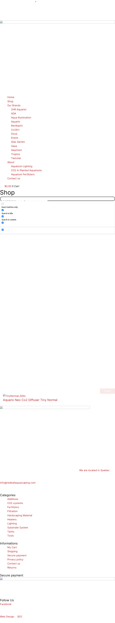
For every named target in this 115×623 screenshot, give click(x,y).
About (10, 162)
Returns (11, 567)
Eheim (14, 137)
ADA (13, 113)
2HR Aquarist (18, 109)
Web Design (7, 616)
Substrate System (17, 527)
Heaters (12, 519)
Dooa (14, 133)
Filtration (12, 511)
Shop (10, 101)
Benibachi (17, 125)
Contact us (13, 178)
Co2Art (15, 129)
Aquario (15, 121)
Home (10, 97)
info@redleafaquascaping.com (17, 482)
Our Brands (14, 105)
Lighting (12, 523)
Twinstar (16, 158)
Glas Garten (18, 141)
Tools (10, 535)
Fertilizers (13, 507)
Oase (14, 146)
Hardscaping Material (19, 515)
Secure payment (17, 555)
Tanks (10, 531)
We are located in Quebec (94, 470)
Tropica (15, 154)
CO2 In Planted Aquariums (26, 170)
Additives (12, 499)
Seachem (16, 150)
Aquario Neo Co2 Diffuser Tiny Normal (30, 400)
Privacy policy (15, 559)
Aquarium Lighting (21, 166)
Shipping (12, 551)
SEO (19, 616)
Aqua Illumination (21, 117)
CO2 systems (15, 503)
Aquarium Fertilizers (23, 174)
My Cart (12, 547)
